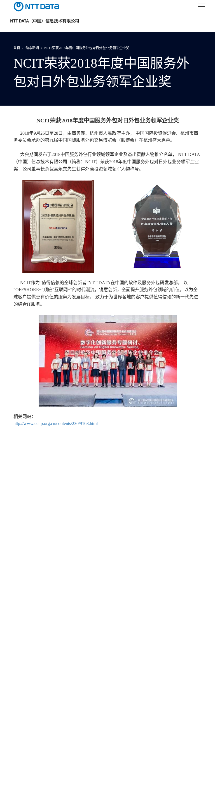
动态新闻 (32, 48)
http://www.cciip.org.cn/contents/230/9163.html (55, 423)
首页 (16, 48)
